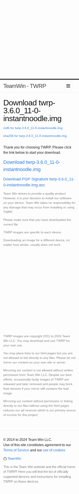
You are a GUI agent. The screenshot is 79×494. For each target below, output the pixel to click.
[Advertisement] (39, 39)
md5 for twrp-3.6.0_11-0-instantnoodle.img (33, 128)
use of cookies (54, 450)
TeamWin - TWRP (24, 86)
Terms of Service (16, 450)
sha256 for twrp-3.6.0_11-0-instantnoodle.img (35, 136)
